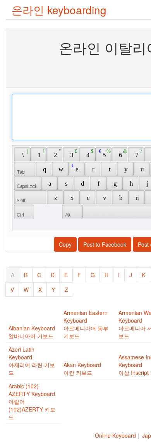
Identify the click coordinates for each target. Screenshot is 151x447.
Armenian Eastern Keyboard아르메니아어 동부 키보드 (85, 324)
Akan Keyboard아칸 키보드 (82, 368)
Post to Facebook (104, 244)
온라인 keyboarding (59, 9)
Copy (65, 244)
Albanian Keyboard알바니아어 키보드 (32, 332)
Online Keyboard (115, 435)
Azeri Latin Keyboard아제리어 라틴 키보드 (32, 360)
